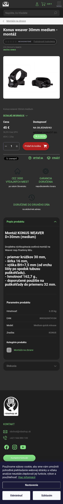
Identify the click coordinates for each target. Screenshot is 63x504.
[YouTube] (23, 446)
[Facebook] (6, 446)
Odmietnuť (16, 495)
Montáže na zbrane (23, 350)
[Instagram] (14, 446)
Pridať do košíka (33, 146)
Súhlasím (46, 495)
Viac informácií (26, 477)
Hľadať (55, 13)
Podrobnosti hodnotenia (44, 41)
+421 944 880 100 (19, 438)
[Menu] (59, 4)
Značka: (9, 50)
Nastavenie (31, 485)
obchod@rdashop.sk (20, 431)
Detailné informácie (13, 115)
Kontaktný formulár (19, 458)
